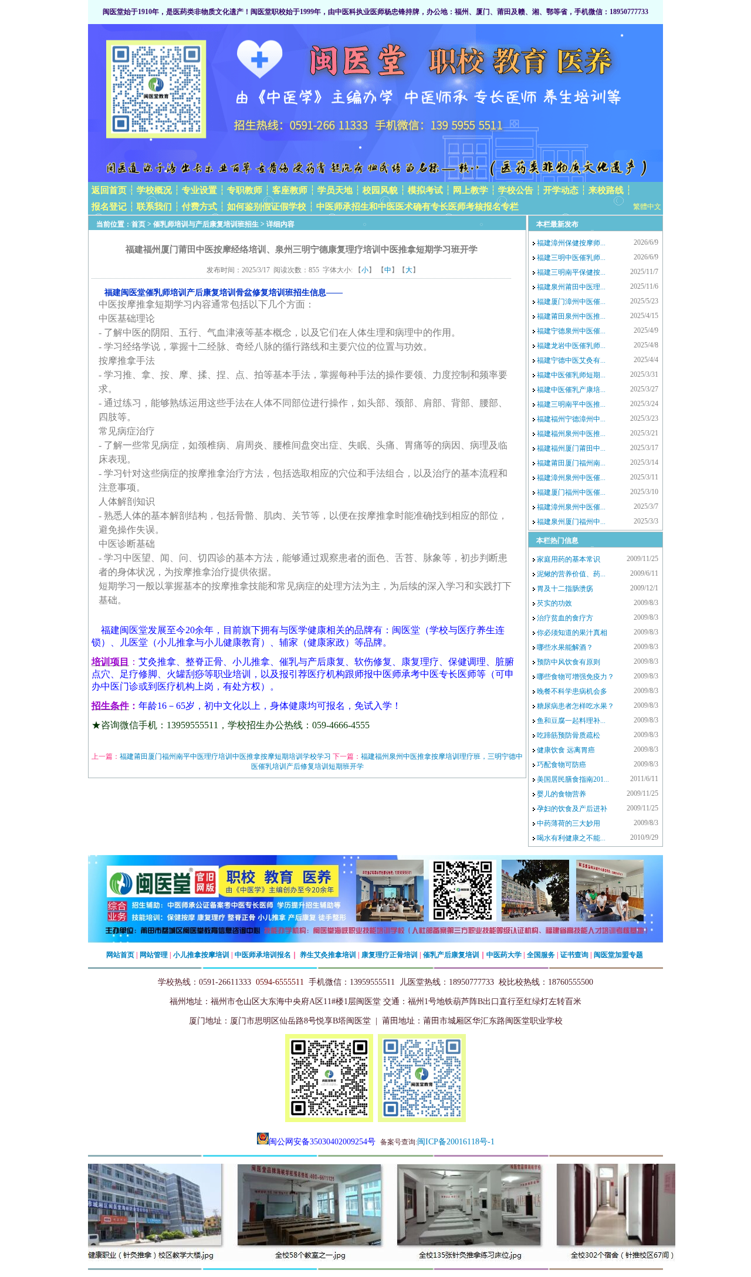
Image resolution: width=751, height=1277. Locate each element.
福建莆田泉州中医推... (571, 316)
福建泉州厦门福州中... (571, 522)
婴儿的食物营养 (561, 794)
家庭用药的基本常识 (568, 559)
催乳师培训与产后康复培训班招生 (206, 224)
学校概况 (154, 190)
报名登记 (109, 206)
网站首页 (120, 955)
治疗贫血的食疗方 (565, 618)
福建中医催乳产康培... (571, 390)
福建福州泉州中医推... (571, 434)
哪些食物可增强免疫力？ (575, 677)
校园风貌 (380, 190)
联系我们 (154, 206)
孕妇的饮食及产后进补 (572, 809)
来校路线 (606, 190)
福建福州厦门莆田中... (571, 448)
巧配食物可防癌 (561, 765)
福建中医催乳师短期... (571, 375)
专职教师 (244, 190)
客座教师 (289, 190)
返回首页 (109, 190)
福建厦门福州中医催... (571, 492)
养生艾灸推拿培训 (328, 955)
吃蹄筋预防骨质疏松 (568, 735)
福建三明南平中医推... (571, 404)
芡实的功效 (554, 603)
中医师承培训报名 (263, 955)
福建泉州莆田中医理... (571, 287)
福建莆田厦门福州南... (571, 463)
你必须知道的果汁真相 (572, 633)
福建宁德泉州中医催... (571, 331)
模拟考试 (425, 190)
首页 (138, 224)
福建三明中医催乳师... (571, 258)
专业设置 (199, 190)
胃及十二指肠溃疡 (565, 589)
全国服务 (541, 955)
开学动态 (561, 190)
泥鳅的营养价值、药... (571, 574)
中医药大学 (504, 955)
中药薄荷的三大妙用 (568, 823)
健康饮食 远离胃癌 (566, 750)
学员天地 (335, 190)
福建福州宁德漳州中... (571, 419)
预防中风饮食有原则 (568, 662)
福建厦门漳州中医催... (571, 302)
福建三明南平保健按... (571, 272)
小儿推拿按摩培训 (201, 955)
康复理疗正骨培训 (389, 955)
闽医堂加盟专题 (618, 955)
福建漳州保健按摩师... (571, 243)
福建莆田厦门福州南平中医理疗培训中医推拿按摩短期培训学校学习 (225, 756)
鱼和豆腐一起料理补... (571, 721)
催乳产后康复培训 (451, 955)
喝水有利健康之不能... (571, 838)
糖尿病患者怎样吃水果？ (575, 706)
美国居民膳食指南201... (573, 779)
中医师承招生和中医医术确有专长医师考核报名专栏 (417, 206)
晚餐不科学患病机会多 (572, 691)
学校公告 (515, 190)
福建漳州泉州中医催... (571, 478)
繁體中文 (647, 206)
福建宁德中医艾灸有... (571, 360)
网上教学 (470, 190)
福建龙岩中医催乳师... (571, 346)
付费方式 (199, 206)
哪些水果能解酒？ (565, 647)
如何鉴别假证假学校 (266, 206)
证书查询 (574, 955)
